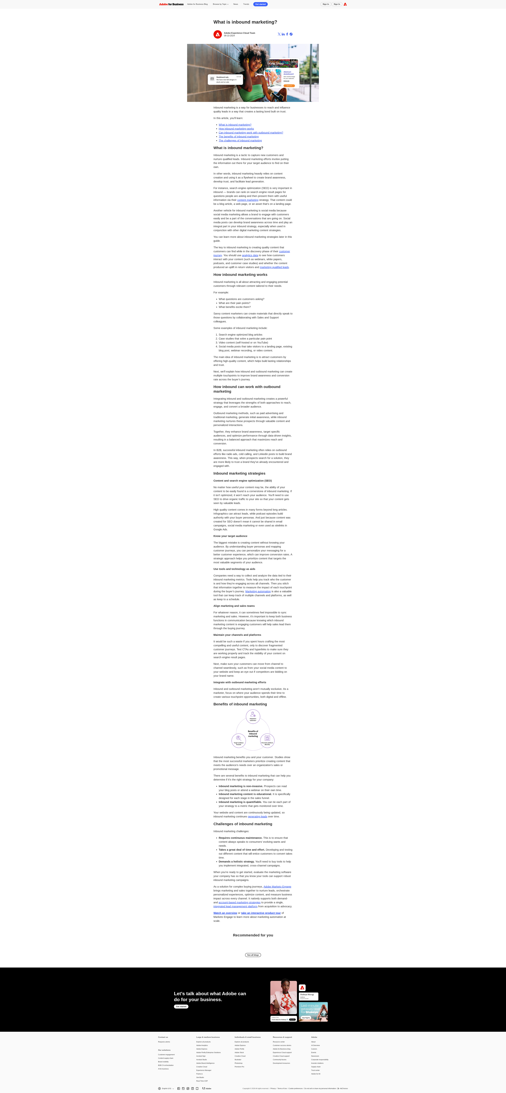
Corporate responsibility (319, 1060)
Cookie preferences (296, 1088)
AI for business (163, 1069)
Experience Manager (203, 1070)
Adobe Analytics (202, 1045)
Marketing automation (258, 591)
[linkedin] (192, 1088)
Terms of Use (282, 1088)
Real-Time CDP (202, 1081)
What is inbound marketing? (235, 124)
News (235, 4)
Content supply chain (165, 1058)
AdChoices (344, 1088)
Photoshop (238, 1063)
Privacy (273, 1088)
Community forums (279, 1060)
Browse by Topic (220, 4)
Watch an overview (225, 913)
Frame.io (199, 1074)
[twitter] (188, 1088)
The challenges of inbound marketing (240, 140)
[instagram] (183, 1088)
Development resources (281, 1063)
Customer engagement (166, 1055)
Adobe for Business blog (281, 1049)
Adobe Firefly (239, 1049)
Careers (314, 1049)
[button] (165, 1088)
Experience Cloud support (282, 1052)
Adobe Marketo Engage (277, 886)
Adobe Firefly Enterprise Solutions (208, 1052)
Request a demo (164, 1042)
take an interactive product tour (261, 913)
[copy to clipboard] (291, 34)
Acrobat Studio (201, 1060)
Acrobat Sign (201, 1056)
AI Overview (315, 1045)
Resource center (279, 1042)
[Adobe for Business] (171, 4)
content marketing (247, 199)
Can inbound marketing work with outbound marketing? (251, 132)
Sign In (326, 4)
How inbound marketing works (236, 128)
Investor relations (317, 1063)
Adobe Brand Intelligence (205, 1063)
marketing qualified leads (274, 267)
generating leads (257, 816)
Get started (260, 4)
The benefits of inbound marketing (239, 136)
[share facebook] (287, 34)
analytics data (250, 255)
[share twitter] (279, 34)
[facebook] (178, 1088)
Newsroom (315, 1056)
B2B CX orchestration (166, 1065)
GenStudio (200, 1077)
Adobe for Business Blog (197, 4)
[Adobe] (345, 4)
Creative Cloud (201, 1067)
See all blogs (253, 955)
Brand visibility (163, 1062)
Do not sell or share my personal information (320, 1088)
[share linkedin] (283, 34)
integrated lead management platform (235, 906)
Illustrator (238, 1060)
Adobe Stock (239, 1052)
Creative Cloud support (281, 1056)
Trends (246, 4)
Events (313, 1052)
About (313, 1042)
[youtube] (197, 1088)
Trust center (315, 1070)
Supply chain (316, 1067)
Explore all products (203, 1042)
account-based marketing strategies (240, 902)
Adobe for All (315, 1074)
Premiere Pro (239, 1067)
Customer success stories (282, 1045)
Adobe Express (201, 1049)
